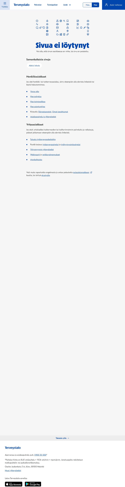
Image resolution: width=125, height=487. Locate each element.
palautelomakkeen (82, 172)
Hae (95, 5)
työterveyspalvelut (51, 144)
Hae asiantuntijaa (37, 106)
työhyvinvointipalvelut (70, 144)
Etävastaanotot (44, 111)
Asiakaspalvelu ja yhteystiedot (43, 116)
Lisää (65, 5)
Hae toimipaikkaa (37, 101)
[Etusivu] (21, 5)
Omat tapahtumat (60, 111)
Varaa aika (34, 91)
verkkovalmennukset (51, 154)
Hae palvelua (35, 96)
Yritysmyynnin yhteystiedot (42, 149)
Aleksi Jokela (34, 65)
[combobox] (91, 4)
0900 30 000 (40, 455)
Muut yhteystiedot (13, 470)
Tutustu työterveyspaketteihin (43, 139)
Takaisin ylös (61, 438)
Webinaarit (35, 154)
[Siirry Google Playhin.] (33, 484)
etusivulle (46, 175)
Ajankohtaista (36, 159)
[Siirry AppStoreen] (13, 484)
